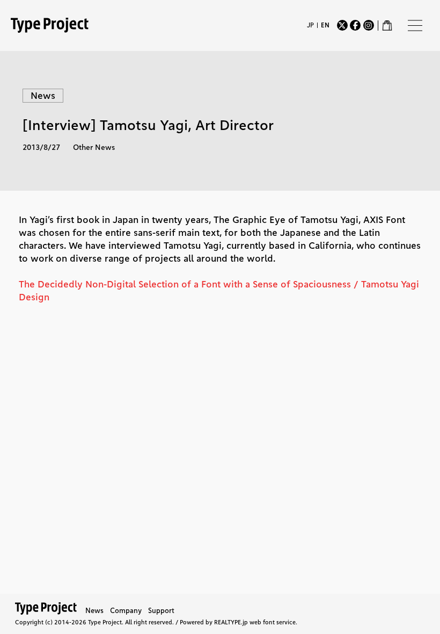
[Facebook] (355, 25)
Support (161, 610)
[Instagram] (368, 25)
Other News (94, 147)
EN (325, 25)
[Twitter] (342, 25)
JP (310, 25)
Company (126, 610)
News (94, 610)
